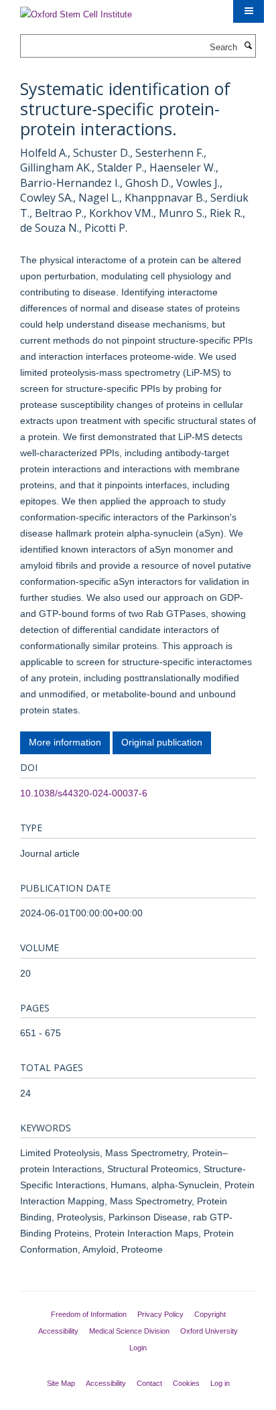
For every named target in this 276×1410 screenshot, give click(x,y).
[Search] (247, 46)
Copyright (210, 1314)
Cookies (186, 1383)
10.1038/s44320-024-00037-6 (83, 793)
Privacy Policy (160, 1314)
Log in (220, 1383)
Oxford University (209, 1331)
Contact (149, 1383)
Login (138, 1348)
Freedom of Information (89, 1314)
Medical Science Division (129, 1331)
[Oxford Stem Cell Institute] (76, 10)
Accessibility (58, 1331)
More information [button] (65, 742)
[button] (248, 11)
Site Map (61, 1383)
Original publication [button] (161, 742)
